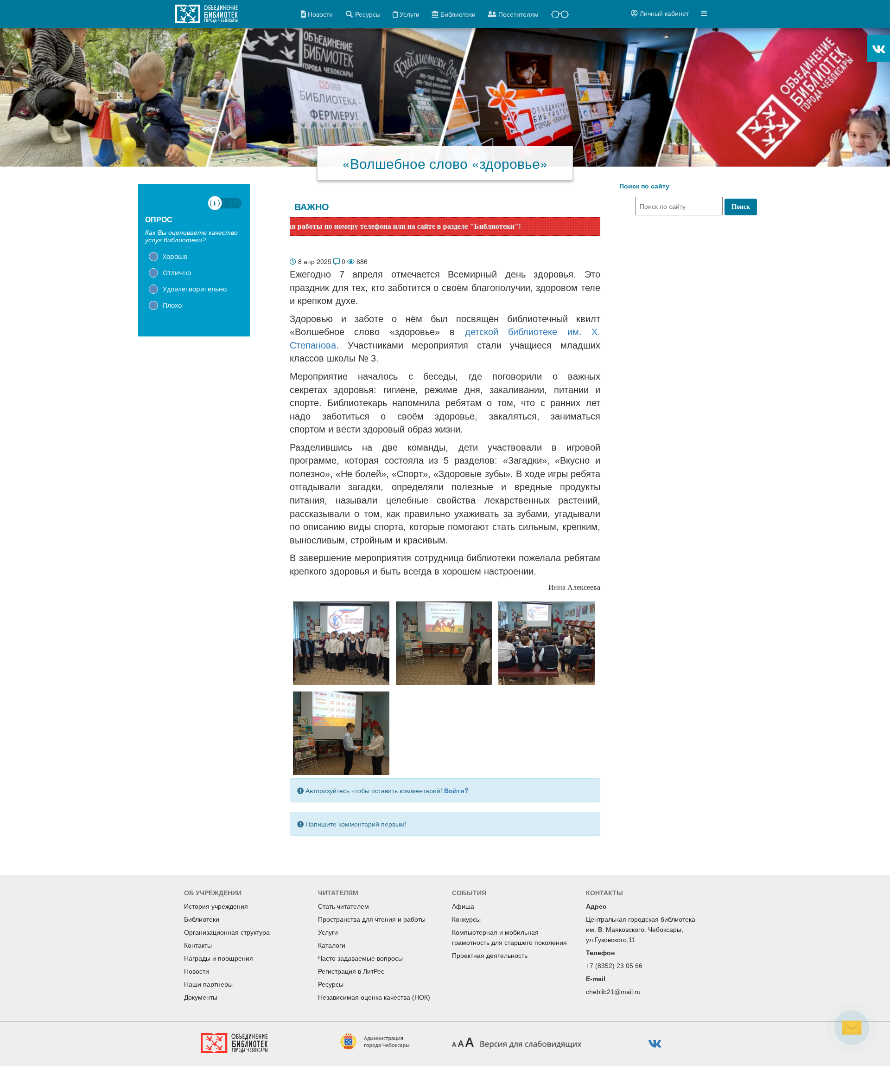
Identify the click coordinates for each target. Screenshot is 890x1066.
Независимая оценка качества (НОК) (374, 997)
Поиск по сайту (644, 186)
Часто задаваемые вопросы (360, 958)
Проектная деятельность (490, 955)
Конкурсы (466, 919)
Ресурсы (330, 984)
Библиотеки (201, 919)
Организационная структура (227, 932)
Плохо (172, 305)
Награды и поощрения (218, 958)
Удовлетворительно (195, 288)
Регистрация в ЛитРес (351, 971)
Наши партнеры (208, 984)
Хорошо (175, 256)
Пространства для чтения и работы (372, 919)
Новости (196, 971)
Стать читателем (343, 906)
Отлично (177, 272)
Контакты (198, 945)
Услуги (328, 932)
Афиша (463, 906)
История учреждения (216, 906)
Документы (200, 997)
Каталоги (331, 945)
